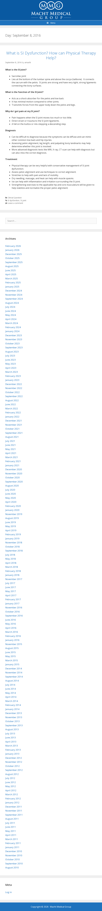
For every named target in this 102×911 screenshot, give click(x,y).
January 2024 (12, 331)
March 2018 (11, 566)
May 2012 (10, 786)
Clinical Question (15, 197)
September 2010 (14, 863)
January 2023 (12, 380)
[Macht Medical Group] (51, 9)
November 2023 (13, 339)
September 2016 (14, 615)
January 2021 (12, 465)
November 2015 (13, 644)
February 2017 (13, 599)
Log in (8, 892)
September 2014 (14, 676)
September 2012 (14, 770)
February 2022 (13, 412)
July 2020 (10, 489)
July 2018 (10, 554)
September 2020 (14, 481)
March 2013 (11, 745)
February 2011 (13, 843)
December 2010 (13, 851)
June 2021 (10, 445)
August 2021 (12, 436)
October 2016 (12, 611)
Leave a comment (15, 203)
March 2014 (11, 701)
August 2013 (12, 729)
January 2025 (12, 286)
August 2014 (12, 680)
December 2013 (13, 713)
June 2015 (10, 652)
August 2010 (12, 867)
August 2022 (12, 400)
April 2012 (10, 790)
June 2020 (10, 493)
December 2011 (13, 806)
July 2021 (10, 441)
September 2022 (14, 396)
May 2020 (10, 497)
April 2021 (10, 453)
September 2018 (14, 550)
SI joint (23, 200)
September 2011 (14, 814)
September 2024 (14, 298)
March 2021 (11, 457)
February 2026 (13, 245)
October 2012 (12, 766)
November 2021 (13, 424)
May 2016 (10, 623)
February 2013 (13, 749)
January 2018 (12, 575)
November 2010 (13, 855)
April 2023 (10, 367)
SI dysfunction (13, 200)
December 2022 (13, 384)
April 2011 (10, 835)
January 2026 (12, 249)
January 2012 (12, 802)
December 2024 (13, 290)
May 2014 (10, 692)
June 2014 (10, 688)
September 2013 (14, 725)
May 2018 (10, 558)
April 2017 (10, 595)
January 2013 (12, 753)
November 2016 (13, 607)
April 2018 (10, 562)
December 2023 (13, 335)
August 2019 (12, 518)
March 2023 (11, 371)
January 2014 (12, 709)
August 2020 (12, 485)
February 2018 (13, 571)
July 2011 (10, 822)
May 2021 (10, 449)
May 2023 (10, 363)
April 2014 (10, 696)
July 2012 (10, 778)
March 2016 (11, 631)
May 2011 (10, 831)
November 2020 (13, 473)
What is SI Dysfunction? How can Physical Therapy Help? (51, 55)
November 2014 (13, 672)
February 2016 (13, 636)
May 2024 (10, 314)
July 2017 (10, 583)
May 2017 (10, 591)
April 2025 (10, 274)
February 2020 (13, 506)
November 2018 (13, 542)
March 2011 (11, 839)
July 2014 (10, 684)
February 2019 (13, 534)
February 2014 (13, 705)
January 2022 (12, 416)
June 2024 (10, 311)
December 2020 (13, 469)
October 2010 (12, 859)
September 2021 (14, 432)
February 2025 (13, 282)
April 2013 (10, 741)
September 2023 (14, 347)
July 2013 (10, 733)
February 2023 (13, 376)
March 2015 (11, 660)
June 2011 (10, 826)
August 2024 (12, 302)
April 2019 (10, 530)
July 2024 (10, 306)
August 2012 (12, 774)
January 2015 (12, 664)
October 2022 (12, 392)
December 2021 (13, 420)
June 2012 (10, 782)
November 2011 (13, 810)
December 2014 (13, 668)
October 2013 (12, 721)
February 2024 (13, 327)
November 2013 (13, 717)
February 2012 (13, 798)
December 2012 (13, 757)
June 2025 (10, 270)
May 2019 (10, 526)
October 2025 (12, 258)
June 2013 (10, 737)
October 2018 (12, 546)
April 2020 (10, 501)
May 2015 (10, 656)
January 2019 (12, 538)
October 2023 (12, 343)
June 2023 (10, 359)
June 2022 (10, 404)
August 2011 (12, 818)
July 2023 (10, 355)
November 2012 (13, 761)
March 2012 (11, 794)
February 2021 (13, 461)
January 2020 (12, 510)
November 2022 (13, 388)
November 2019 (13, 514)
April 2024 (10, 319)
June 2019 (10, 522)
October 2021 (12, 428)
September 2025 (14, 262)
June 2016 (10, 619)
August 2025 (12, 266)
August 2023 (12, 351)
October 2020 (12, 477)
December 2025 (13, 254)
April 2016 (10, 627)
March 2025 (11, 278)
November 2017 (13, 579)
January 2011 (12, 847)
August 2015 (12, 648)
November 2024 (13, 294)
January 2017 (12, 603)
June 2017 (10, 587)
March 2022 (11, 408)
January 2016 (12, 640)
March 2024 (11, 323)
